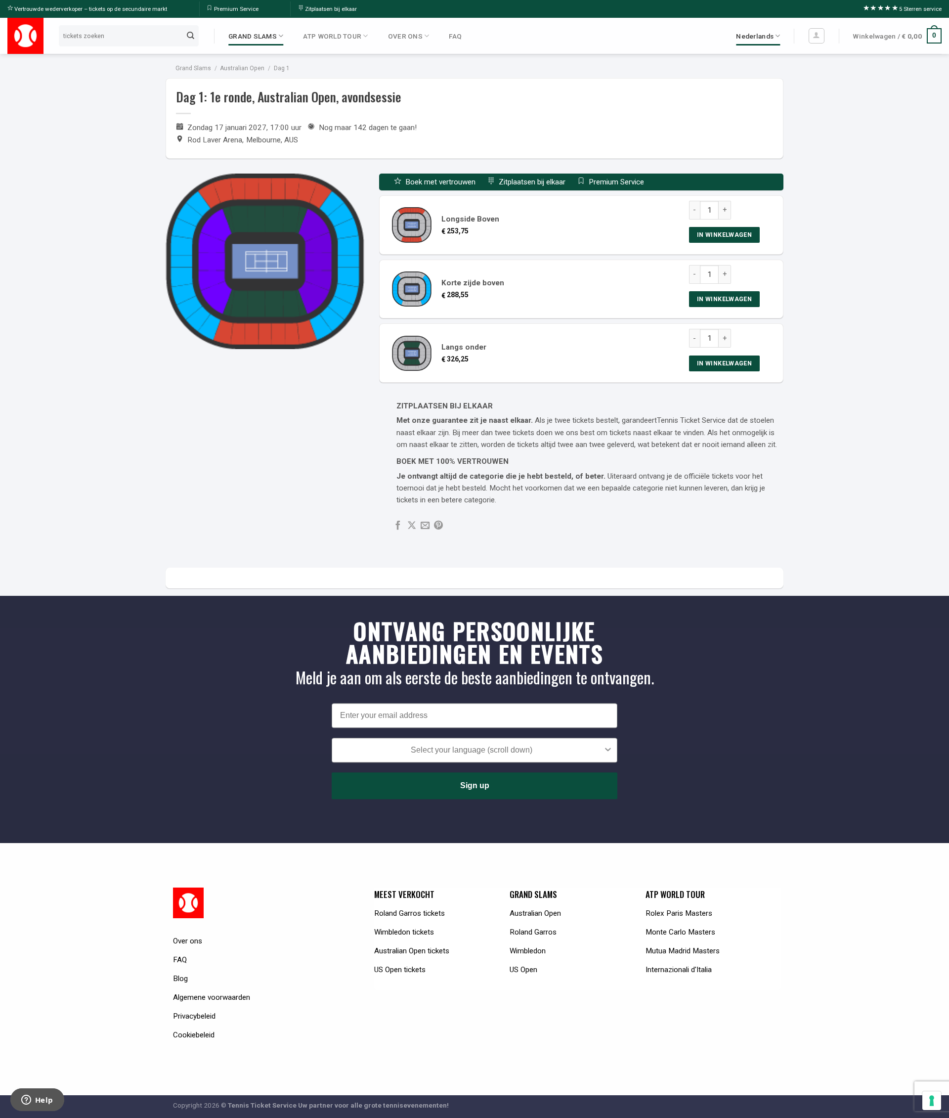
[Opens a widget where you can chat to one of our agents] (37, 1100)
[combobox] (471, 750)
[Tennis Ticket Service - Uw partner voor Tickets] (25, 36)
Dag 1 (282, 68)
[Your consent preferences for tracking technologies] (931, 1100)
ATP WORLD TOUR (332, 36)
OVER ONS (405, 36)
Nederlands (755, 36)
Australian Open (242, 68)
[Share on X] (411, 526)
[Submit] (191, 36)
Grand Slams (193, 68)
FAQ (455, 36)
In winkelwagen (724, 234)
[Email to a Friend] (425, 526)
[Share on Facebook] (397, 526)
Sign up (474, 785)
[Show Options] (608, 750)
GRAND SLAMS (252, 36)
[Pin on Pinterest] (438, 526)
